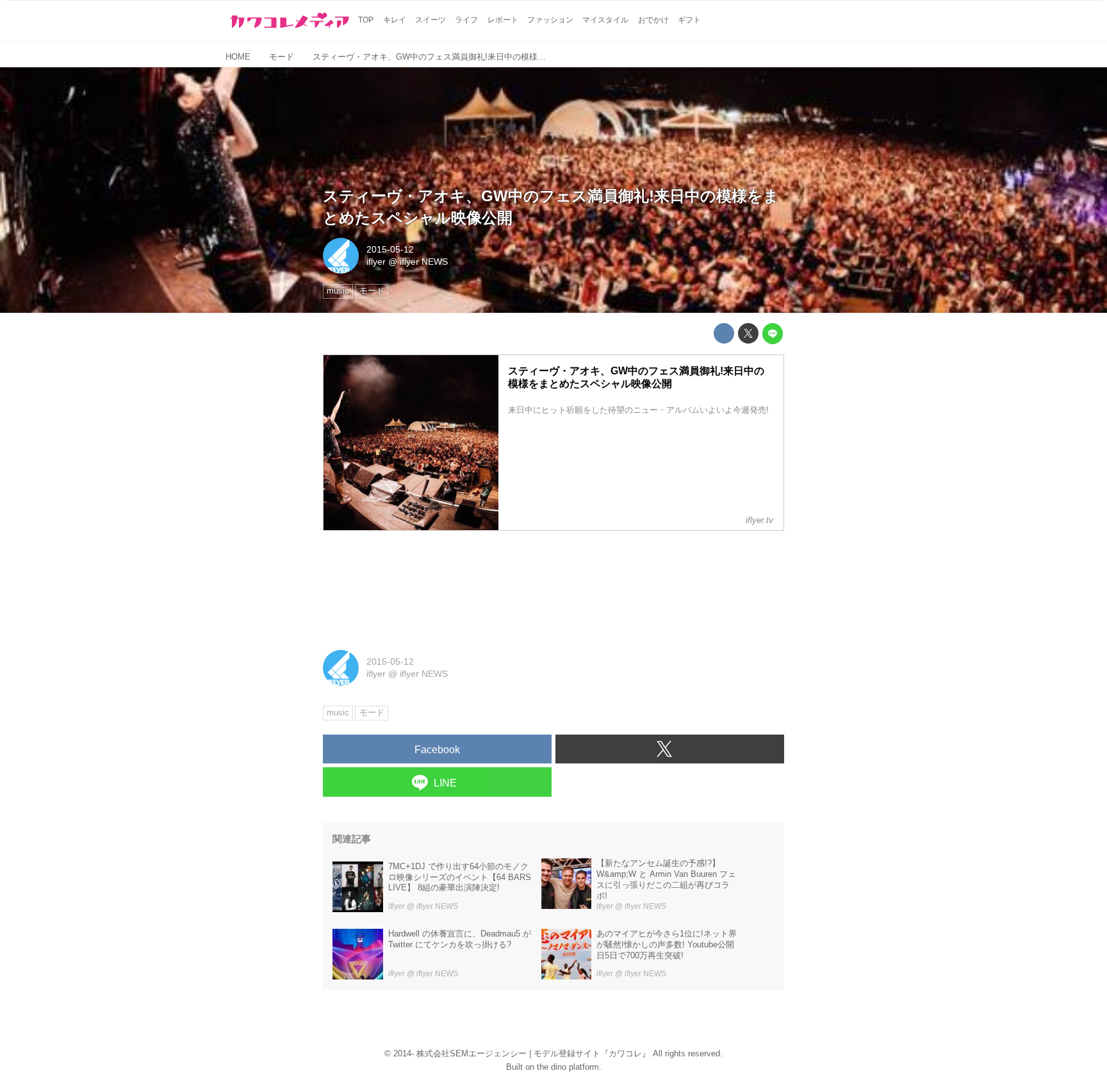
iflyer (376, 261)
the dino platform (568, 1067)
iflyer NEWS (424, 261)
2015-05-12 (390, 249)
